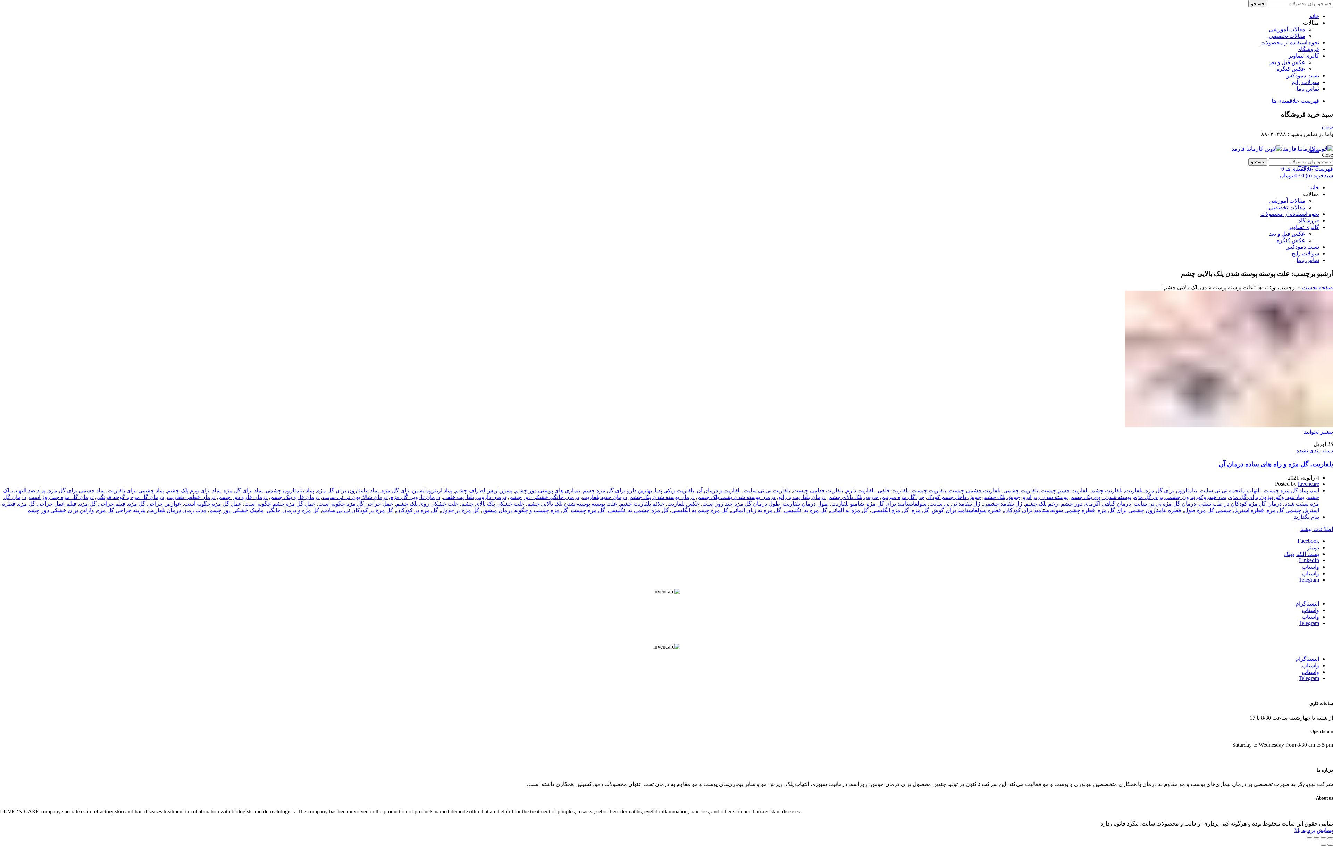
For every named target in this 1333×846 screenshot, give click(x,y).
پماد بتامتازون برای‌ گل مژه (348, 490)
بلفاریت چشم (1106, 490)
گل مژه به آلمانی (849, 510)
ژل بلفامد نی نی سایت (954, 504)
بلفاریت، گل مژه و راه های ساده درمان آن (1276, 464)
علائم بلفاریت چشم (642, 504)
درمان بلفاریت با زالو (802, 497)
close (1327, 127)
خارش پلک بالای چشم (854, 497)
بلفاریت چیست (929, 490)
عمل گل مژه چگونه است (213, 504)
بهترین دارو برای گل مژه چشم (617, 490)
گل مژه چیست (588, 510)
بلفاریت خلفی (893, 490)
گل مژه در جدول (460, 510)
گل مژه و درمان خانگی (293, 510)
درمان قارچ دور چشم (243, 497)
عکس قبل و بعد (1287, 62)
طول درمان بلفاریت (806, 504)
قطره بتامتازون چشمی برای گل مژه (1139, 510)
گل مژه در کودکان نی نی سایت (357, 510)
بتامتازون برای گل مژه (1171, 490)
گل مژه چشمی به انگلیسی (638, 510)
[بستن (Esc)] (1330, 838)
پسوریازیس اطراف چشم (483, 490)
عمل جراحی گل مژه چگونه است (355, 504)
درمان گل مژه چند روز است (61, 497)
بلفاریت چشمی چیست (974, 490)
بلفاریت (1133, 490)
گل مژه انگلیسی (890, 510)
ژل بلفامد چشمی (1002, 504)
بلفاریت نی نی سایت (767, 490)
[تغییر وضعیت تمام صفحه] (1316, 838)
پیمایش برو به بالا (1313, 830)
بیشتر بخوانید (1318, 432)
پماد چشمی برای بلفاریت (136, 490)
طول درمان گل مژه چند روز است (741, 504)
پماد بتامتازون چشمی (290, 490)
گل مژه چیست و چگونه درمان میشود (525, 510)
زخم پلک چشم (1041, 504)
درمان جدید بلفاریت (604, 497)
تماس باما (1308, 89)
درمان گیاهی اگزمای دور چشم (1096, 504)
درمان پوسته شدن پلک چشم (662, 497)
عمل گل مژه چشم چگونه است (280, 504)
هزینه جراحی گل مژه (121, 510)
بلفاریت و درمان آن (719, 490)
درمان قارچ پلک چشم (295, 497)
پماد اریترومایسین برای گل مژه (417, 490)
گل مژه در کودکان (417, 510)
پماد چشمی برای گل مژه (76, 490)
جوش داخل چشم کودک (954, 497)
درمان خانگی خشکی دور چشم (544, 497)
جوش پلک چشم (1002, 497)
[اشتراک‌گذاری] (1323, 838)
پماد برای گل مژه (243, 490)
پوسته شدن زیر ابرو (1045, 497)
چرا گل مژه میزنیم (902, 497)
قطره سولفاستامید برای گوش (966, 510)
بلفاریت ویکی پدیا (674, 490)
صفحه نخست (1317, 287)
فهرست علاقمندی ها (1295, 101)
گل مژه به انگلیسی (805, 510)
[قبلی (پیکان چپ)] (1330, 845)
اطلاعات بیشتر (1316, 529)
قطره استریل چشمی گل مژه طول (1224, 510)
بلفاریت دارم (860, 490)
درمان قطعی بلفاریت (191, 497)
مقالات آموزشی (1287, 29)
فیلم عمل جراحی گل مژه (47, 504)
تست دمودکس (1302, 75)
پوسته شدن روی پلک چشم (1101, 497)
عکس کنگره (1291, 69)
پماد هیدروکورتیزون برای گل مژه (1266, 497)
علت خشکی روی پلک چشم (427, 504)
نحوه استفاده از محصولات (1289, 42)
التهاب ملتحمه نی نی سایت (1230, 490)
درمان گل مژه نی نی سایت (1165, 504)
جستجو (1258, 3)
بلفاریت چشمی (1020, 490)
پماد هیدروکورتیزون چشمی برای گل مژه (1180, 497)
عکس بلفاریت (683, 504)
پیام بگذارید (1306, 517)
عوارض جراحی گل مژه (154, 504)
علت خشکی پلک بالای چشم (493, 504)
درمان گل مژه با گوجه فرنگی (130, 497)
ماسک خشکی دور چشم (236, 510)
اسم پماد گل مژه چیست (1291, 490)
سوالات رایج (1305, 82)
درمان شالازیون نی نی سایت (355, 497)
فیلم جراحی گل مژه (102, 504)
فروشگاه (1308, 49)
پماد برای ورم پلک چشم (194, 490)
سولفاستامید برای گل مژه (897, 504)
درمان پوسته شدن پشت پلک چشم (736, 497)
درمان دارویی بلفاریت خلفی (474, 497)
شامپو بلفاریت (847, 504)
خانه (1314, 16)
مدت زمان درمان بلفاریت (177, 510)
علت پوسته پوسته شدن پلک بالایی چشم (572, 504)
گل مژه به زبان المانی (756, 510)
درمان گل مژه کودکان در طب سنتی (1240, 504)
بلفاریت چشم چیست (1065, 490)
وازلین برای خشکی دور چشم (60, 510)
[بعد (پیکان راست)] (1323, 845)
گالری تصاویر (1304, 56)
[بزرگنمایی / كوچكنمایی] (1309, 838)
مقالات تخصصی (1287, 36)
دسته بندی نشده (1314, 451)
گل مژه (920, 510)
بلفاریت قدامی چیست (818, 490)
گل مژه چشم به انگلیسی (699, 510)
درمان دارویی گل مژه (415, 497)
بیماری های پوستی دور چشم (547, 490)
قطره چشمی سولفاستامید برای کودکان (1049, 510)
